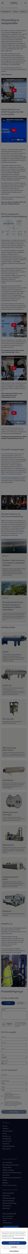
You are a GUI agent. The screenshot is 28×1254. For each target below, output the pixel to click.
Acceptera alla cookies (14, 1243)
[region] (14, 1241)
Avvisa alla (14, 1247)
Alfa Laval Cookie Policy (18, 1238)
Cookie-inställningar (14, 1251)
